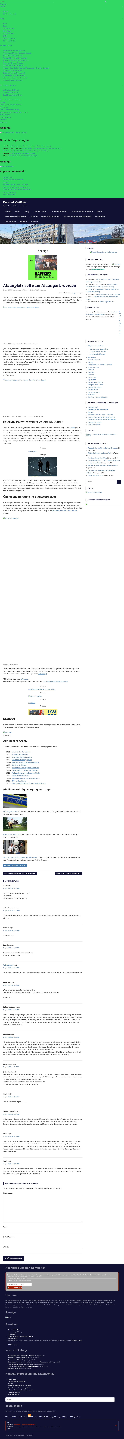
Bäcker (90, 362)
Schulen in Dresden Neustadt (13, 70)
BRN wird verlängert (19, 781)
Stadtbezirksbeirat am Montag (68, 874)
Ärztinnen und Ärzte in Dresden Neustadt (17, 53)
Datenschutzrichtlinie (91, 1275)
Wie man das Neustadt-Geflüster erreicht (14, 112)
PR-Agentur (11, 1334)
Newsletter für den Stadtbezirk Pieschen (20, 1336)
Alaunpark (7, 865)
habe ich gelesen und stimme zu (20, 1280)
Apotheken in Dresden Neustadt (14, 50)
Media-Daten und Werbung (9, 110)
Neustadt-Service (6, 46)
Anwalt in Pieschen (14, 1330)
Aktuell (2, 6)
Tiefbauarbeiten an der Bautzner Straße (26, 773)
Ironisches (31, 290)
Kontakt (2, 102)
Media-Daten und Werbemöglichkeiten (16, 187)
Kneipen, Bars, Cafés (95, 385)
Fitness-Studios (93, 367)
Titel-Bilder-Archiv (9, 41)
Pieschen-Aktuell (77, 1340)
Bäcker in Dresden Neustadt (12, 55)
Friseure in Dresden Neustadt (13, 63)
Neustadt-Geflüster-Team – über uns (15, 185)
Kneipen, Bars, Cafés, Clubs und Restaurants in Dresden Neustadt (26, 68)
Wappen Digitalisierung (15, 1332)
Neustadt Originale (9, 38)
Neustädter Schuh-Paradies (22, 757)
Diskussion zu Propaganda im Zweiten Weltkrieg (23, 1366)
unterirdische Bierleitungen (21, 752)
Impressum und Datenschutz (13, 180)
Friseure (91, 370)
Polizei (5, 11)
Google (74, 293)
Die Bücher (4, 107)
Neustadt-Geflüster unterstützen (11, 100)
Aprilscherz (22, 865)
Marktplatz (3, 120)
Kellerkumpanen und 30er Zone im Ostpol (23, 156)
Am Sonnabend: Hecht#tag (97, 458)
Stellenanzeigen (5, 117)
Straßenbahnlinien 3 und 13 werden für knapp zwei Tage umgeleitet (29, 1362)
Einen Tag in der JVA (107, 302)
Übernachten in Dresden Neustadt (15, 78)
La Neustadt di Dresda (11, 92)
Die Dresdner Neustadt (8, 85)
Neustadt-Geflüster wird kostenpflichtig (26, 778)
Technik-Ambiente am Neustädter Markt (20, 874)
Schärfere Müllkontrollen (20, 776)
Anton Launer (17, 290)
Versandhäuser (12, 1338)
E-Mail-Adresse (8, 1237)
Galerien (91, 372)
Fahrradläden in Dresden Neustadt (15, 58)
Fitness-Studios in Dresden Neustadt (15, 60)
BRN (4, 36)
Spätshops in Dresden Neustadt (14, 73)
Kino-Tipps (7, 31)
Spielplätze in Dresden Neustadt (14, 75)
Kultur (5, 23)
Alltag (2, 19)
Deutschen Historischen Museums (55, 682)
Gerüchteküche (8, 28)
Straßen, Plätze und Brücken (13, 80)
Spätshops (92, 377)
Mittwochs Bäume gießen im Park (23, 153)
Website (6, 1247)
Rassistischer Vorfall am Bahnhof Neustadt (103, 448)
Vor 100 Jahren (8, 33)
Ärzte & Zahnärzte (94, 360)
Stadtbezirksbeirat (9, 14)
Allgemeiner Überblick (95, 346)
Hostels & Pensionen (95, 382)
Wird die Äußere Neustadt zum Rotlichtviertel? (28, 784)
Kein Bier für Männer (19, 765)
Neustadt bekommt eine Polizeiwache (25, 762)
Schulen (91, 375)
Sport (5, 26)
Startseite (3, 4)
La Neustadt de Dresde (11, 90)
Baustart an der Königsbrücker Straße (25, 768)
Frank (5, 151)
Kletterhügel (42, 674)
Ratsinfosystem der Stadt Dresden (64, 511)
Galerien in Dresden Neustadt (13, 65)
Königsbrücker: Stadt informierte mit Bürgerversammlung (31, 146)
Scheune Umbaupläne (20, 754)
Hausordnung (7, 177)
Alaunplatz (15, 865)
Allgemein (3, 122)
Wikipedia (24, 679)
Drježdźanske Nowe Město (12, 95)
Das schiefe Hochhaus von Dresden (25, 770)
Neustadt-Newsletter (10, 192)
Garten (72, 428)
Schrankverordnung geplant (22, 760)
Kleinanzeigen (5, 115)
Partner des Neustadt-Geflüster (10, 105)
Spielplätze (92, 380)
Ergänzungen (8, 1193)
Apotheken (92, 357)
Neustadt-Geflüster (15, 202)
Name (5, 1227)
